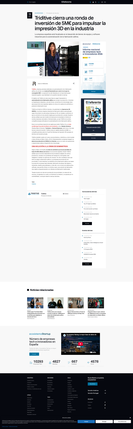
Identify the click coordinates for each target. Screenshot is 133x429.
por (105, 2)
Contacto (29, 382)
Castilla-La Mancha (72, 391)
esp (99, 2)
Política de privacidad (13, 426)
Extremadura (70, 399)
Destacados (50, 404)
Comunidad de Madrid (73, 395)
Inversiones (50, 391)
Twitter (89, 405)
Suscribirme (92, 383)
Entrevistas (49, 384)
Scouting (29, 404)
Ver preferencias (122, 421)
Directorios (29, 397)
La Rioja (69, 403)
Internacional (50, 410)
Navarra (69, 411)
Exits (48, 408)
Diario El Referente (43, 83)
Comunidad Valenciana (73, 397)
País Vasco (70, 407)
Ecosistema (50, 382)
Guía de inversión (31, 408)
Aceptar (86, 421)
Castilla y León (71, 388)
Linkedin (90, 408)
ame (102, 2)
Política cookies (5, 426)
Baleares (69, 405)
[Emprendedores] (93, 2)
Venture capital (50, 388)
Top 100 (29, 406)
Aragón (69, 382)
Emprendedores (30, 410)
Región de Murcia (71, 409)
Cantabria (70, 386)
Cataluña (70, 393)
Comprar (93, 134)
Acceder (34, 354)
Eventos (49, 406)
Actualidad (49, 380)
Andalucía (70, 380)
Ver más (87, 223)
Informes (29, 399)
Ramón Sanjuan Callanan (93, 316)
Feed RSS (29, 412)
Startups (49, 386)
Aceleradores (50, 399)
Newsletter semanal (31, 414)
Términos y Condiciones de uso (34, 388)
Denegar (104, 421)
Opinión (29, 402)
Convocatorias (50, 402)
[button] (130, 417)
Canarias (69, 384)
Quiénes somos (30, 380)
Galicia (69, 401)
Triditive (34, 184)
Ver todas (93, 138)
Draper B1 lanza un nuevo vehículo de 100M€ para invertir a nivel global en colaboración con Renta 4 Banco (97, 313)
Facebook (90, 402)
